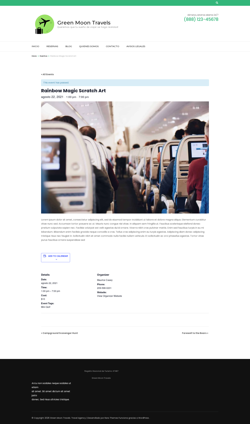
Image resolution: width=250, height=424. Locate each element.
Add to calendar (58, 256)
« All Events (47, 74)
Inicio (35, 46)
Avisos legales (135, 46)
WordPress (143, 417)
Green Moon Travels (84, 22)
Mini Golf (45, 307)
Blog (68, 46)
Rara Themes (111, 417)
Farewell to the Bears (195, 333)
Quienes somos (89, 46)
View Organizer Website (109, 296)
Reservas (52, 46)
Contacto (112, 46)
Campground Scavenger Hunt (59, 333)
